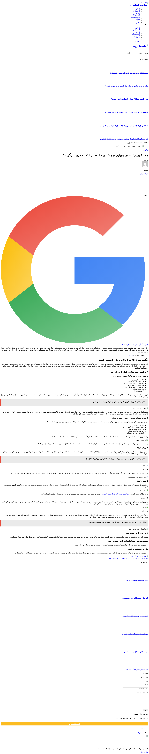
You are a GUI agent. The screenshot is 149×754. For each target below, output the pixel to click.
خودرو (138, 13)
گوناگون (137, 9)
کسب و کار (136, 15)
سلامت (145, 584)
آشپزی (138, 19)
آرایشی (137, 21)
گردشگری (136, 11)
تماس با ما (136, 22)
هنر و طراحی (135, 17)
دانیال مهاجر (144, 607)
